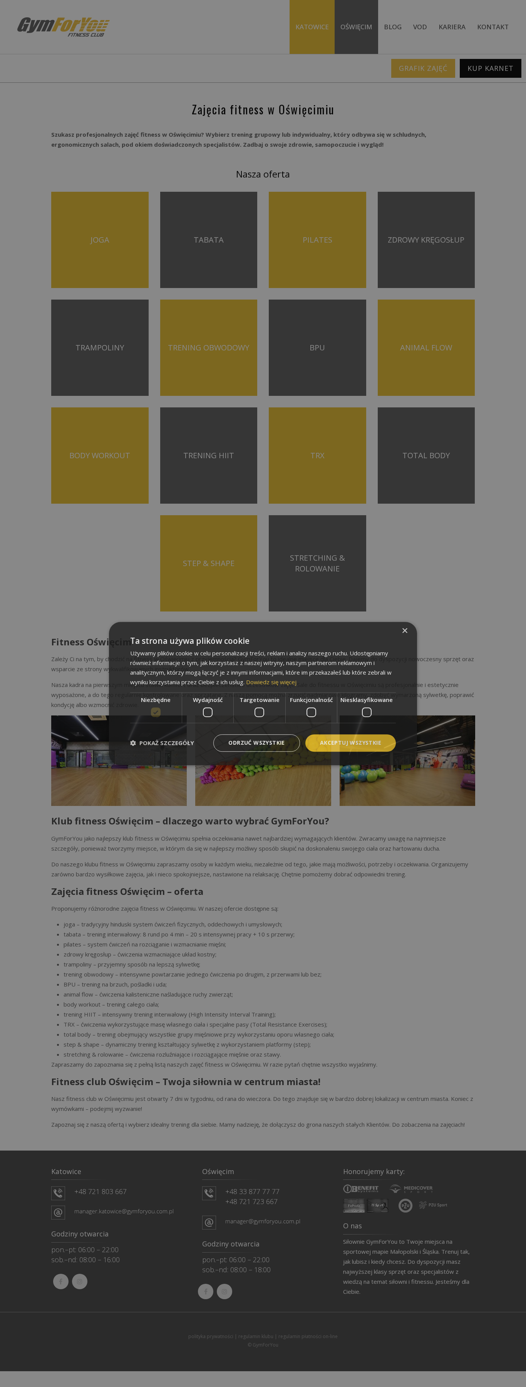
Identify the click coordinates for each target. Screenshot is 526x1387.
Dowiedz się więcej (271, 682)
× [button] (404, 631)
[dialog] (263, 693)
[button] (162, 742)
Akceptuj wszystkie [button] (350, 742)
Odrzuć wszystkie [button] (256, 742)
